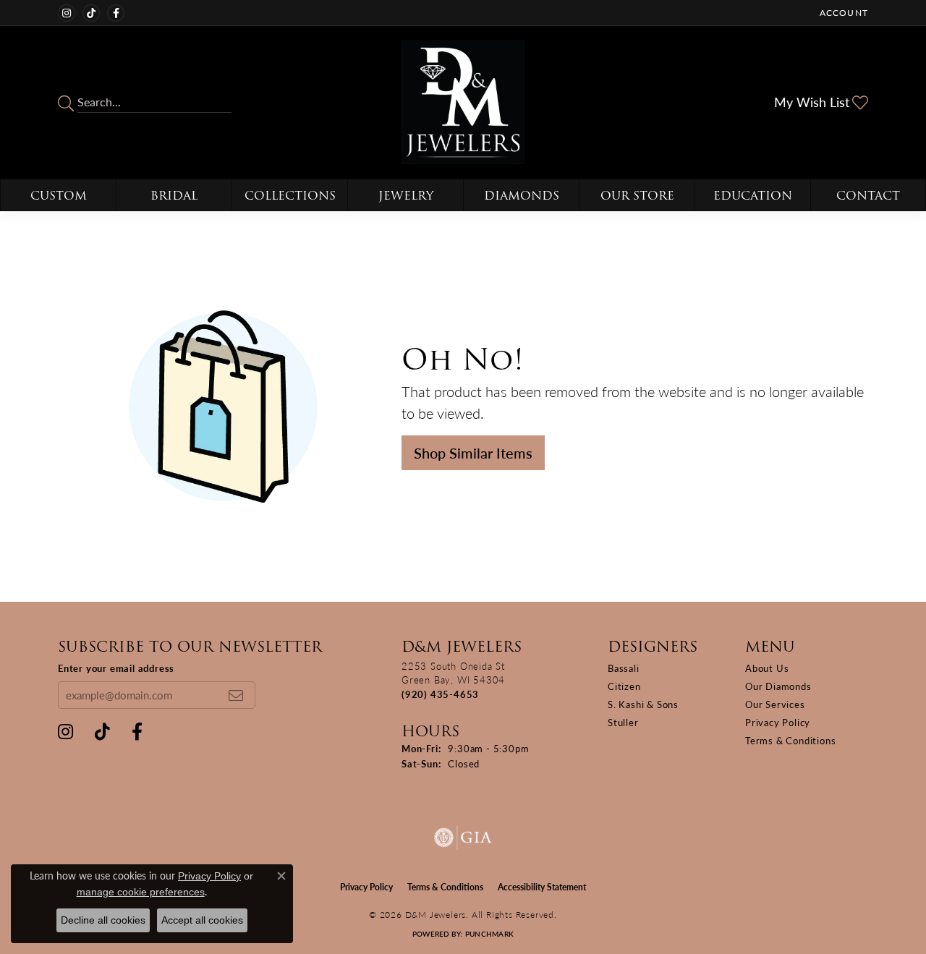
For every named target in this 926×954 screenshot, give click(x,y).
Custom (58, 196)
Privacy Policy (777, 722)
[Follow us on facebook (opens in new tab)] (115, 13)
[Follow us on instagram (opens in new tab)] (66, 13)
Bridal (173, 196)
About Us (767, 668)
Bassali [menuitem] (624, 668)
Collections (290, 196)
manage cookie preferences (141, 892)
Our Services (775, 704)
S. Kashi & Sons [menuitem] (643, 704)
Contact (868, 196)
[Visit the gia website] (463, 837)
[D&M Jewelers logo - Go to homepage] (463, 102)
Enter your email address (116, 668)
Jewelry (405, 196)
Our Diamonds (778, 686)
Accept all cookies (202, 920)
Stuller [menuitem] (623, 722)
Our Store (637, 196)
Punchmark (489, 934)
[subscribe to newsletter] (236, 695)
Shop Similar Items (473, 453)
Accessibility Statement (542, 887)
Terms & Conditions (790, 740)
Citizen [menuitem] (624, 686)
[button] (842, 12)
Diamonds (521, 196)
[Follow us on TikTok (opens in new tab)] (91, 13)
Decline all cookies (103, 920)
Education (752, 196)
